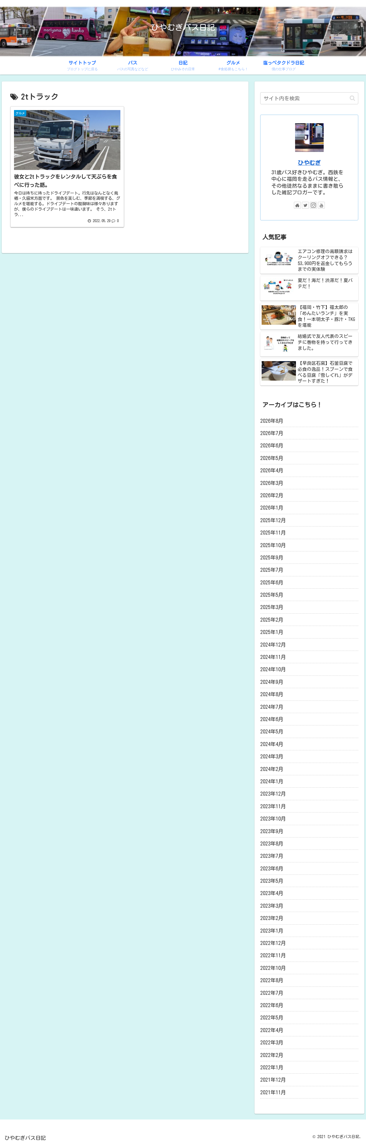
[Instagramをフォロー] (313, 205)
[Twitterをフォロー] (305, 205)
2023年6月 (271, 868)
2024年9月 (271, 681)
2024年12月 (273, 644)
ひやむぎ (309, 162)
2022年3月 (271, 1042)
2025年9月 (271, 557)
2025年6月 (271, 582)
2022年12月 (273, 943)
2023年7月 (271, 855)
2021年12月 (273, 1079)
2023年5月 (271, 880)
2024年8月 (271, 694)
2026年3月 (271, 483)
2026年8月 (271, 420)
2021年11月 (273, 1092)
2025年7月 (271, 569)
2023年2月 (271, 918)
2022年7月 (271, 992)
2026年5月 (271, 458)
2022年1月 (271, 1067)
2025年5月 (271, 594)
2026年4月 (271, 470)
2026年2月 (271, 495)
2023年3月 (271, 905)
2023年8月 (271, 843)
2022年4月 (271, 1030)
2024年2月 (271, 769)
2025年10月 (273, 545)
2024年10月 (273, 669)
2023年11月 (273, 806)
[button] (352, 98)
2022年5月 (271, 1017)
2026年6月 (271, 445)
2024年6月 (271, 719)
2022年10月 (273, 967)
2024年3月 (271, 756)
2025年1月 (271, 632)
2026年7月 (271, 433)
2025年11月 (273, 532)
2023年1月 (271, 930)
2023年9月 (271, 831)
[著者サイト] (297, 205)
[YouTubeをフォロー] (321, 205)
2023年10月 (273, 818)
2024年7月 (271, 706)
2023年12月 (273, 793)
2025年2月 (271, 619)
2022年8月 (271, 980)
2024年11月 (273, 656)
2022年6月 (271, 1005)
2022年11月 (273, 955)
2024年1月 (271, 781)
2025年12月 (273, 520)
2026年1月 (271, 507)
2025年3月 (271, 607)
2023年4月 (271, 893)
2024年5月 (271, 731)
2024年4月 (271, 744)
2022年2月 (271, 1055)
